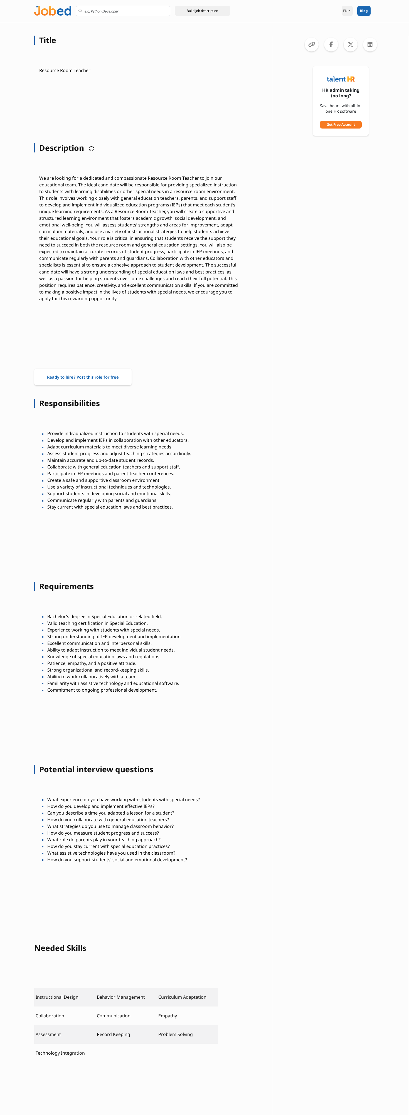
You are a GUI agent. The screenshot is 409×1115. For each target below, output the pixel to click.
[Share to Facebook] (331, 44)
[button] (202, 11)
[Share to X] (351, 44)
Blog (364, 10)
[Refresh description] (90, 147)
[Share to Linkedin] (370, 44)
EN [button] (345, 10)
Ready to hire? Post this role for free (83, 377)
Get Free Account (341, 124)
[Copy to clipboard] (312, 44)
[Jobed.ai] (52, 10)
